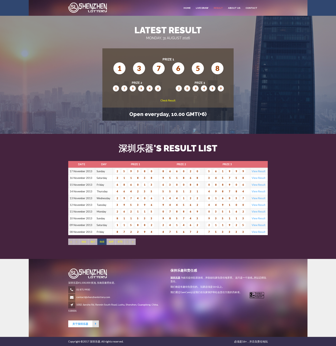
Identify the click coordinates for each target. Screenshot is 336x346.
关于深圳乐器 (80, 323)
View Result (258, 171)
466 (83, 241)
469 (111, 241)
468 (102, 241)
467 (92, 241)
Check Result (168, 100)
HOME (187, 8)
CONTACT (251, 8)
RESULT (218, 8)
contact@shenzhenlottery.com (93, 297)
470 (120, 241)
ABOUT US (234, 8)
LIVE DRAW (202, 8)
